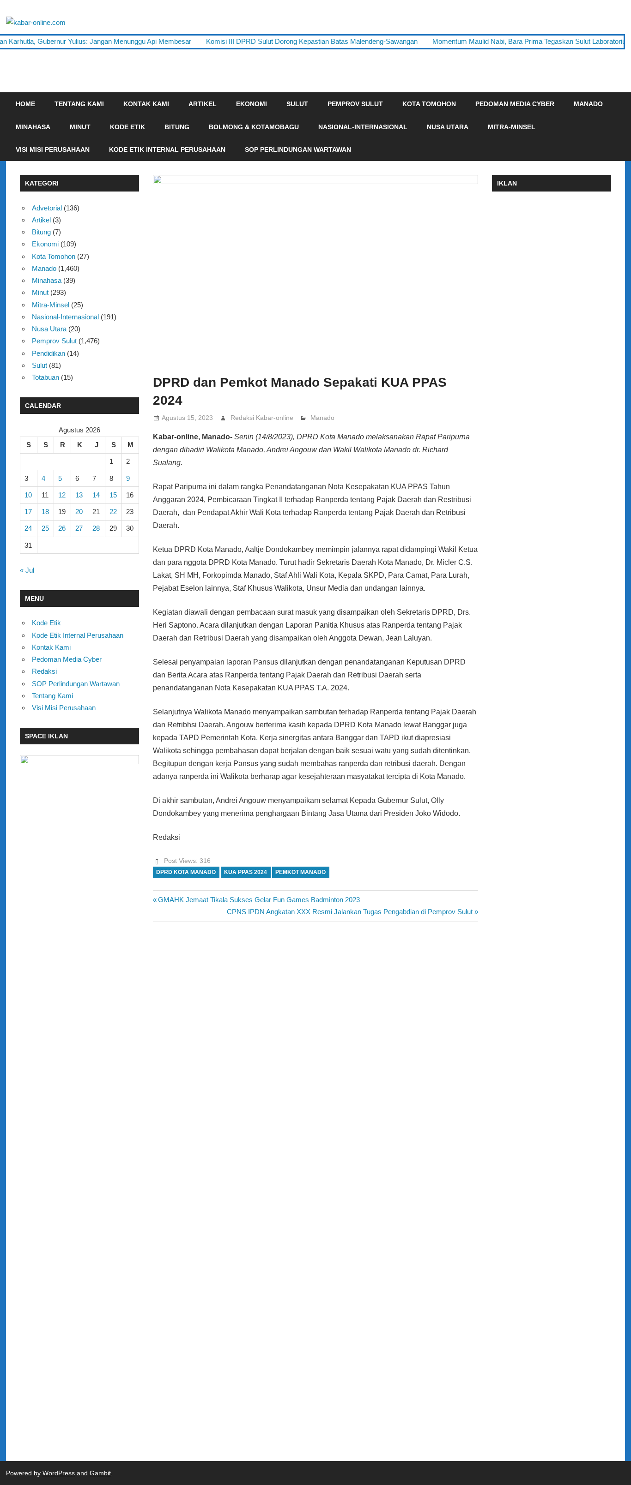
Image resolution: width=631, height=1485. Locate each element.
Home (25, 104)
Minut (80, 127)
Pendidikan (48, 353)
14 (96, 495)
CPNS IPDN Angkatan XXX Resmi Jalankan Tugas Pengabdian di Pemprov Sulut (350, 912)
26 (62, 528)
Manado (588, 104)
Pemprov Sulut (355, 104)
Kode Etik (127, 127)
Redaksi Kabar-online (262, 417)
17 (28, 511)
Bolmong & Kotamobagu (254, 127)
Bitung (176, 127)
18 (45, 511)
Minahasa (33, 127)
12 (62, 495)
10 (28, 495)
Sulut (297, 104)
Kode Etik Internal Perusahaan (167, 149)
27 (79, 528)
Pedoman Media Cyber (514, 104)
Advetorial (47, 208)
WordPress (58, 1473)
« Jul (27, 570)
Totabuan (45, 377)
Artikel (202, 104)
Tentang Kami (79, 104)
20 (79, 511)
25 (45, 528)
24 (28, 528)
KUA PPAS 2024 (245, 872)
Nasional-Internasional (362, 127)
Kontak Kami (146, 104)
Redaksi (44, 671)
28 (96, 528)
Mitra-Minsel (511, 127)
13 (79, 495)
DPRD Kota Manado (186, 872)
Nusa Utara (447, 127)
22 (113, 511)
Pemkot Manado (300, 872)
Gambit (100, 1473)
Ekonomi (251, 104)
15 (113, 495)
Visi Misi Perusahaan (53, 149)
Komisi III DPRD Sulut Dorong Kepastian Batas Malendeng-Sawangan (312, 41)
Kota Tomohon (429, 104)
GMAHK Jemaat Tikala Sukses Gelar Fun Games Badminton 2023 (259, 900)
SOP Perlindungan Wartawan (298, 149)
